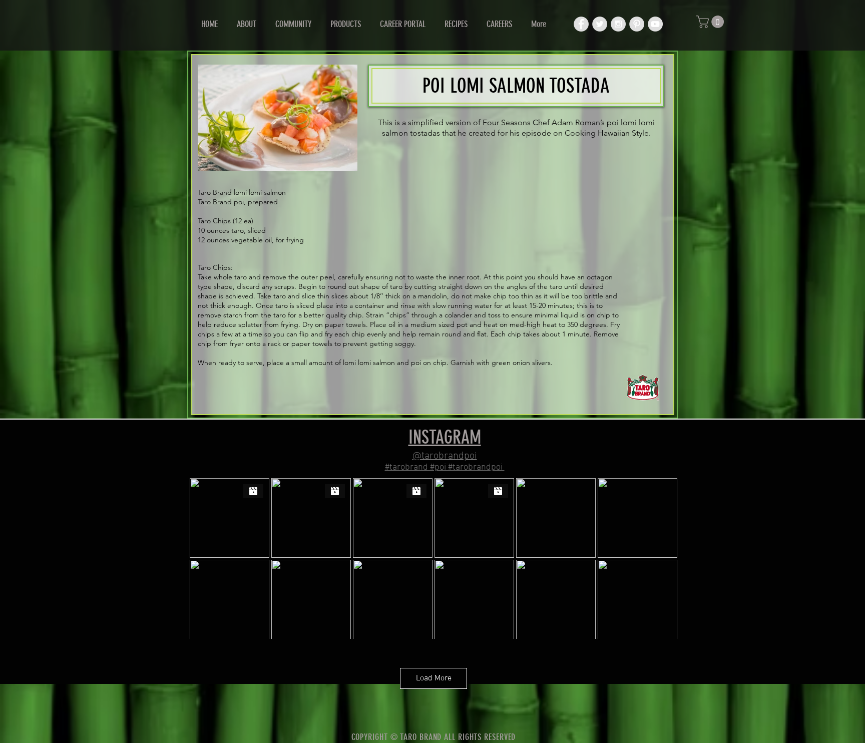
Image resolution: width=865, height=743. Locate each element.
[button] (711, 22)
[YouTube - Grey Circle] (655, 24)
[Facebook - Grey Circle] (581, 24)
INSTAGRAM (444, 437)
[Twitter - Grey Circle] (599, 24)
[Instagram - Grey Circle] (618, 24)
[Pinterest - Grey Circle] (636, 24)
